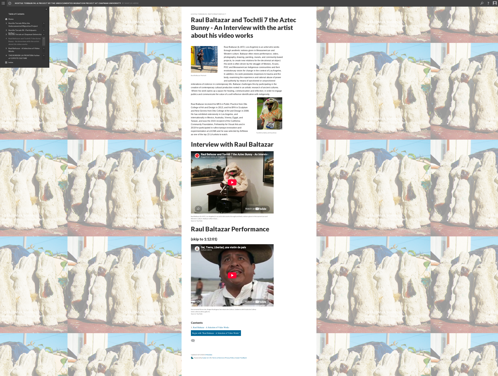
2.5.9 (209, 358)
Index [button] (10, 62)
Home (10, 19)
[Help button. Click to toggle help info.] (488, 3)
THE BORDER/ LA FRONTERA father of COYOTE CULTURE (24, 56)
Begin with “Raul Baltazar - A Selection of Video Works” (216, 333)
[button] (3, 3)
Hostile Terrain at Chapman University (25, 34)
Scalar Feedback (241, 358)
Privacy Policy (229, 358)
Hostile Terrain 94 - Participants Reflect (22, 31)
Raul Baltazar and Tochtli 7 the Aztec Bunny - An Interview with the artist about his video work (24, 41)
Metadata (209, 355)
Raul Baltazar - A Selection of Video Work (24, 49)
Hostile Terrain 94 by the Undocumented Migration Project (23, 24)
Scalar (204, 358)
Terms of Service (218, 358)
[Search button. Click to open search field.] (482, 3)
